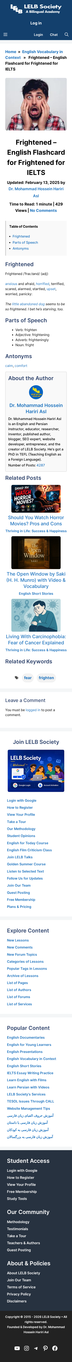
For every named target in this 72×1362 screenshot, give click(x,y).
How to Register (20, 807)
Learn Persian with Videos (28, 1087)
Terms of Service (21, 1287)
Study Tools (17, 1199)
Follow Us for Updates (25, 878)
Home (10, 51)
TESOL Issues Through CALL (30, 1101)
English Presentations (25, 1052)
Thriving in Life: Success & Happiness (36, 531)
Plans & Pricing (19, 907)
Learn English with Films (26, 1080)
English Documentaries (26, 1037)
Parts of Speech (25, 242)
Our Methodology (21, 829)
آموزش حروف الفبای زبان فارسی (30, 1115)
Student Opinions (21, 836)
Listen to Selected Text (25, 871)
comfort (21, 366)
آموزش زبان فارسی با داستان (27, 1122)
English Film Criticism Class (29, 850)
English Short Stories (36, 593)
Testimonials (17, 1229)
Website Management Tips (28, 1108)
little (15, 304)
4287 (41, 465)
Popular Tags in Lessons (27, 968)
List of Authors (19, 990)
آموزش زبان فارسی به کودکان (28, 1130)
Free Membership (21, 900)
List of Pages (17, 983)
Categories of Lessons (25, 961)
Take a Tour (16, 822)
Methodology (18, 1222)
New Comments (20, 947)
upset (51, 289)
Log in (36, 23)
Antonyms (21, 248)
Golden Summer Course (26, 864)
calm (9, 366)
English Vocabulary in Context (31, 1059)
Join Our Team (19, 885)
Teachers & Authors (23, 1243)
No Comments (43, 210)
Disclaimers (17, 1301)
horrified (42, 284)
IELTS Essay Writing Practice (30, 1073)
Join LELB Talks (20, 857)
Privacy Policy (19, 1294)
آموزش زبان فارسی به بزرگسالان (30, 1137)
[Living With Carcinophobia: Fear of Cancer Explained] (36, 615)
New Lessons (18, 940)
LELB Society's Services (26, 1094)
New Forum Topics (22, 954)
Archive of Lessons (22, 976)
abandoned (29, 304)
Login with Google (21, 800)
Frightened (21, 236)
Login (38, 35)
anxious (11, 284)
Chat (54, 35)
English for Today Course (27, 843)
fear (28, 677)
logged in (33, 710)
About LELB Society (23, 1273)
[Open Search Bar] (66, 35)
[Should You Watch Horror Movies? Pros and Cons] (36, 499)
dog (42, 304)
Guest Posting (18, 892)
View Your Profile (21, 814)
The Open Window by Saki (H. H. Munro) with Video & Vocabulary (36, 580)
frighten (46, 677)
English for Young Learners (29, 1045)
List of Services (19, 1004)
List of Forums (18, 997)
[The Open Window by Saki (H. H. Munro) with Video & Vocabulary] (36, 552)
